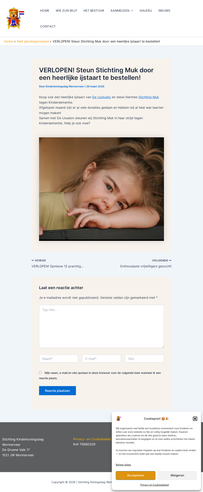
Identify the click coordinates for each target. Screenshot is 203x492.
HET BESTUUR (93, 10)
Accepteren (135, 475)
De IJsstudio (101, 97)
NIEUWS (164, 10)
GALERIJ (146, 10)
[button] (195, 419)
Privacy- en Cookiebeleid (92, 439)
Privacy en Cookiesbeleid (154, 484)
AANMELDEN (119, 10)
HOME (44, 10)
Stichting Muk (148, 97)
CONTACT (48, 26)
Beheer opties (123, 464)
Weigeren (177, 475)
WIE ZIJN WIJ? (66, 10)
